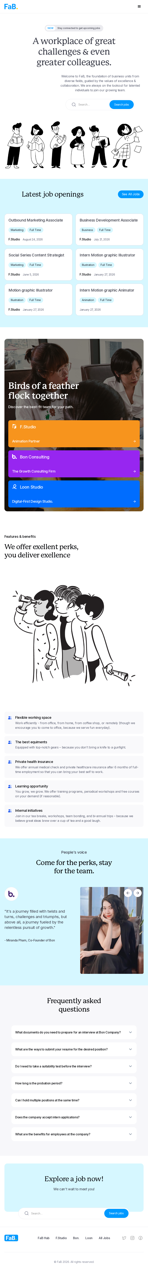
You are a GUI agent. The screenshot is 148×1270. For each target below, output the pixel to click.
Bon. (76, 1238)
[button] (139, 6)
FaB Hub (44, 1238)
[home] (11, 6)
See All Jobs (131, 194)
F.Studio (61, 1238)
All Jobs (104, 1238)
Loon (88, 1238)
